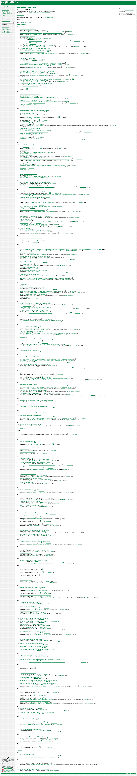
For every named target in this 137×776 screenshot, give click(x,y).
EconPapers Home (6, 6)
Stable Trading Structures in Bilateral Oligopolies (30, 415)
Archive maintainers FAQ (6, 28)
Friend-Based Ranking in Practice (27, 36)
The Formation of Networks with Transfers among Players (33, 341)
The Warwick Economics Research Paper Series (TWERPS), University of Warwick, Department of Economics (41, 33)
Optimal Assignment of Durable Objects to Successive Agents (33, 270)
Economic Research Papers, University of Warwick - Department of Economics (35, 100)
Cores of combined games (34, 265)
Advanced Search (6, 21)
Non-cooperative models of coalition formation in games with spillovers (35, 769)
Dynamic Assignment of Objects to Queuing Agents (31, 512)
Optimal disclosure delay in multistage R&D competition (32, 736)
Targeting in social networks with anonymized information (32, 87)
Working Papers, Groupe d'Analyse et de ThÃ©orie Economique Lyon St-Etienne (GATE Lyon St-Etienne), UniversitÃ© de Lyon (44, 165)
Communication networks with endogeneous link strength (32, 287)
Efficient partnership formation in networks (29, 94)
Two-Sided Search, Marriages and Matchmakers (30, 424)
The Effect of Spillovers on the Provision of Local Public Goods (34, 310)
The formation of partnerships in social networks (30, 162)
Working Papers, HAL (27, 121)
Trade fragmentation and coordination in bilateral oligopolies (33, 390)
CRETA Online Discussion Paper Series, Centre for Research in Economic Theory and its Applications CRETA (44, 31)
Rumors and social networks (26, 118)
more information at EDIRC (43, 12)
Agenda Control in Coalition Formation (28, 384)
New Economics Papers (7, 18)
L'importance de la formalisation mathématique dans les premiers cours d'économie (38, 680)
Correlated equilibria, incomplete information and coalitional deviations (42, 308)
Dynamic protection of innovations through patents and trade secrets (35, 216)
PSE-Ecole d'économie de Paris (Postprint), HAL (32, 38)
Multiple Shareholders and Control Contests (29, 350)
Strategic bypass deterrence (26, 155)
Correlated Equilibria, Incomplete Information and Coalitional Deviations (36, 303)
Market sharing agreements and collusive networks (31, 331)
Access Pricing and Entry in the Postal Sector (37, 254)
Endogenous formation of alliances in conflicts (30, 267)
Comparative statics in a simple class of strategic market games (34, 592)
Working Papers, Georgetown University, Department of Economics (35, 320)
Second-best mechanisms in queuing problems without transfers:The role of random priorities (41, 519)
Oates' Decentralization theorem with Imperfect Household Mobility (35, 182)
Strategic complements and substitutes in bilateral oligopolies (33, 356)
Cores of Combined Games (26, 261)
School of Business (9, 770)
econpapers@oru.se (129, 10)
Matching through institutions (34, 81)
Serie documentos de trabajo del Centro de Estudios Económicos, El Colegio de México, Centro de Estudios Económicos (46, 79)
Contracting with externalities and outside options (38, 329)
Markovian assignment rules (26, 219)
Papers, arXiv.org (23, 39)
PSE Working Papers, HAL (25, 124)
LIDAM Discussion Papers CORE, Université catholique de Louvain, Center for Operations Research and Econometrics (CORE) (44, 250)
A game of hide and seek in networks (28, 58)
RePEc (9, 759)
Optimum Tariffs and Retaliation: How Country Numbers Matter (34, 294)
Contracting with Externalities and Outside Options (31, 326)
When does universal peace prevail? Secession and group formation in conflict (37, 649)
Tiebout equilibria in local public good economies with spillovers (34, 646)
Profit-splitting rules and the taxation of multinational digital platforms (35, 48)
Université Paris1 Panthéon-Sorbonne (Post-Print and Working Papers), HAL (37, 152)
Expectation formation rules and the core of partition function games (35, 197)
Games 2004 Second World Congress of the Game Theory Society (35, 666)
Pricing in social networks (25, 228)
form (123, 13)
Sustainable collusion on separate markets (29, 274)
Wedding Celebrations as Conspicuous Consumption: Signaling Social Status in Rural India (40, 393)
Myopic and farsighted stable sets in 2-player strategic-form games (35, 42)
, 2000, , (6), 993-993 (36, 724)
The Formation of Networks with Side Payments (30, 338)
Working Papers (5, 10)
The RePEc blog (5, 31)
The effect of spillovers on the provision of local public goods (40, 313)
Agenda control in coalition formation (36, 388)
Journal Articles (5, 11)
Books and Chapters (6, 12)
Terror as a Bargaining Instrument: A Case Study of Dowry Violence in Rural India (44, 379)
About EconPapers (6, 7)
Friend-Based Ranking (25, 449)
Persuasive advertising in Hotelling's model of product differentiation (35, 721)
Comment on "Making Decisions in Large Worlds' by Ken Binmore (34, 618)
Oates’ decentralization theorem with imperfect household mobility (41, 187)
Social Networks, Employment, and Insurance (30, 573)
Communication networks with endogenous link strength (40, 292)
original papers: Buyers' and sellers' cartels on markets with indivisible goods (37, 712)
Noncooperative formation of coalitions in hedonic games (32, 570)
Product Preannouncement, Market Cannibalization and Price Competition (36, 400)
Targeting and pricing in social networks (28, 174)
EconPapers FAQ (5, 27)
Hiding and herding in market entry (27, 452)
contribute (3, 764)
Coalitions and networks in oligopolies (28, 113)
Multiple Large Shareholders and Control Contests (31, 238)
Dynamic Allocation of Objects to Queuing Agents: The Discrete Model (35, 191)
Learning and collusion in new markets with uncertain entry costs (34, 204)
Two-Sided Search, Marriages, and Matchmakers (31, 708)
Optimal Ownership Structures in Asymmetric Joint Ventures (33, 373)
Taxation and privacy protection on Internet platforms (31, 133)
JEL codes (4, 17)
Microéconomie (23, 150)
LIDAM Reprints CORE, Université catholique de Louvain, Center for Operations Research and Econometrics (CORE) (45, 333)
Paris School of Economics (30, 12)
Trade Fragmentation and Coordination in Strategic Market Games (35, 364)
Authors (3, 15)
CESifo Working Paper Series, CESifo (30, 86)
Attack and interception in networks (35, 34)
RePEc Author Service (48, 17)
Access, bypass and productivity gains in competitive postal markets (35, 256)
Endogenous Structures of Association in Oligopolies (31, 746)
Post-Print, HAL (23, 61)
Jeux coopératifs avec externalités (27, 144)
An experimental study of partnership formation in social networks (34, 110)
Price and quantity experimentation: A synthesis (30, 691)
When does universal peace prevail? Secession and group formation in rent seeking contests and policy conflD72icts (46, 432)
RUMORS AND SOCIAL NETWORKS (36, 125)
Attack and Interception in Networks (28, 29)
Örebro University (7, 771)
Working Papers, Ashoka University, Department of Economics (32, 65)
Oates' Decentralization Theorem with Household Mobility (32, 240)
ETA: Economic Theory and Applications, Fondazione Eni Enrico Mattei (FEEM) (35, 73)
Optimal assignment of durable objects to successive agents (33, 560)
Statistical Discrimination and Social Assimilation (30, 694)
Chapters (30, 22)
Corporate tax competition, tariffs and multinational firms (32, 718)
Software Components (7, 13)
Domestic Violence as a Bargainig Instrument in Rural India (33, 412)
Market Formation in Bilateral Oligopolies (29, 104)
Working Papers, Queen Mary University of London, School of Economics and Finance (36, 334)
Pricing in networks (24, 297)
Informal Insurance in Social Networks (28, 317)
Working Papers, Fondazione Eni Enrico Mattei (32, 71)
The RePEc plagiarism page (7, 32)
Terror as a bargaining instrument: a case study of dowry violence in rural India (37, 375)
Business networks (24, 284)
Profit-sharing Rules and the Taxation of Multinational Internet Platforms (36, 83)
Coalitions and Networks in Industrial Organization (31, 677)
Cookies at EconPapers (6, 29)
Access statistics (20, 15)
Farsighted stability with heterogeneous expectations (31, 68)
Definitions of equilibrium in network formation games (32, 643)
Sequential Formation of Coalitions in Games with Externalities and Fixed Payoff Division (39, 739)
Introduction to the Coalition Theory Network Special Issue (33, 568)
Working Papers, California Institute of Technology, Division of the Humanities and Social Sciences (42, 344)
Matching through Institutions (26, 76)
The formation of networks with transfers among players (39, 345)
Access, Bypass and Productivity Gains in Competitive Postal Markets (40, 259)
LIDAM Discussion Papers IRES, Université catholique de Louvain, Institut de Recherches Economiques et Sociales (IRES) (46, 378)
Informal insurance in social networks (28, 606)
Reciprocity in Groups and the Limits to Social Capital (32, 624)
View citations (70, 34)
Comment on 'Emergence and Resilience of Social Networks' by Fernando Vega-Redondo (40, 621)
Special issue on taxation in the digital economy (30, 128)
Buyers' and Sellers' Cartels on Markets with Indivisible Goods (33, 406)
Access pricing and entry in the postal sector (30, 246)
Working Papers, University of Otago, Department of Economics (32, 210)
